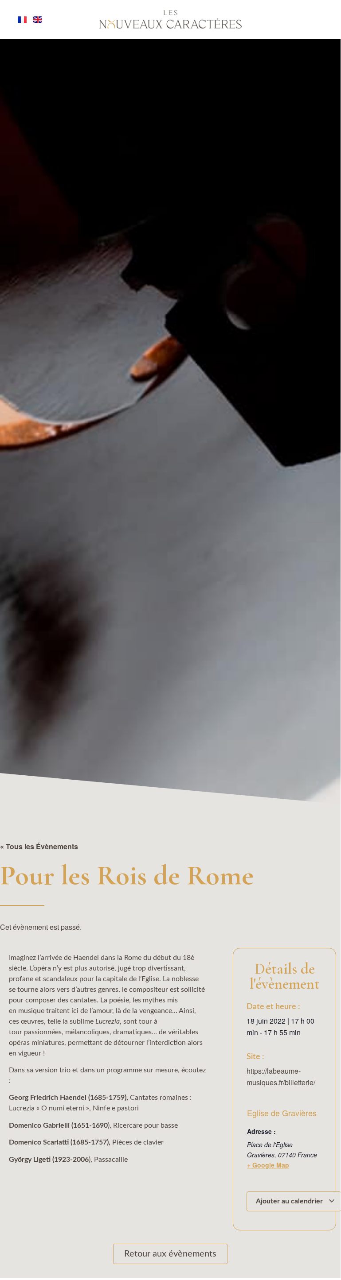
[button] (27, 1253)
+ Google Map (268, 1164)
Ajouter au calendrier (290, 1201)
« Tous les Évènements (39, 846)
